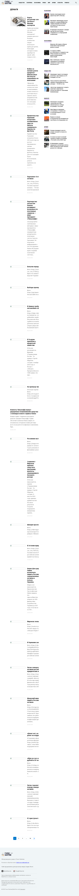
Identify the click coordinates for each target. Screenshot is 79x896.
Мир (49, 2)
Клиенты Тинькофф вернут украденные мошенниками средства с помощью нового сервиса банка (24, 412)
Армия (54, 2)
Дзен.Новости (7, 871)
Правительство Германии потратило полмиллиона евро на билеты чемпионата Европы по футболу (33, 123)
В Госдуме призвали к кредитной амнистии (31, 342)
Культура (60, 2)
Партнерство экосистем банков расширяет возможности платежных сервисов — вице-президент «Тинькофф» (32, 210)
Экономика (37, 2)
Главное (67, 2)
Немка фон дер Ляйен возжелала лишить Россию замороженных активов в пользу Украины (33, 575)
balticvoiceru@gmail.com (22, 862)
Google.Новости (20, 871)
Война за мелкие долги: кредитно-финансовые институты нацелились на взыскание (32, 74)
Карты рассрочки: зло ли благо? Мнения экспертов (33, 21)
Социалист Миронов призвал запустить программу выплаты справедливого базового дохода (33, 469)
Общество (22, 2)
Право (44, 2)
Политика (29, 2)
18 (30, 838)
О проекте (22, 889)
